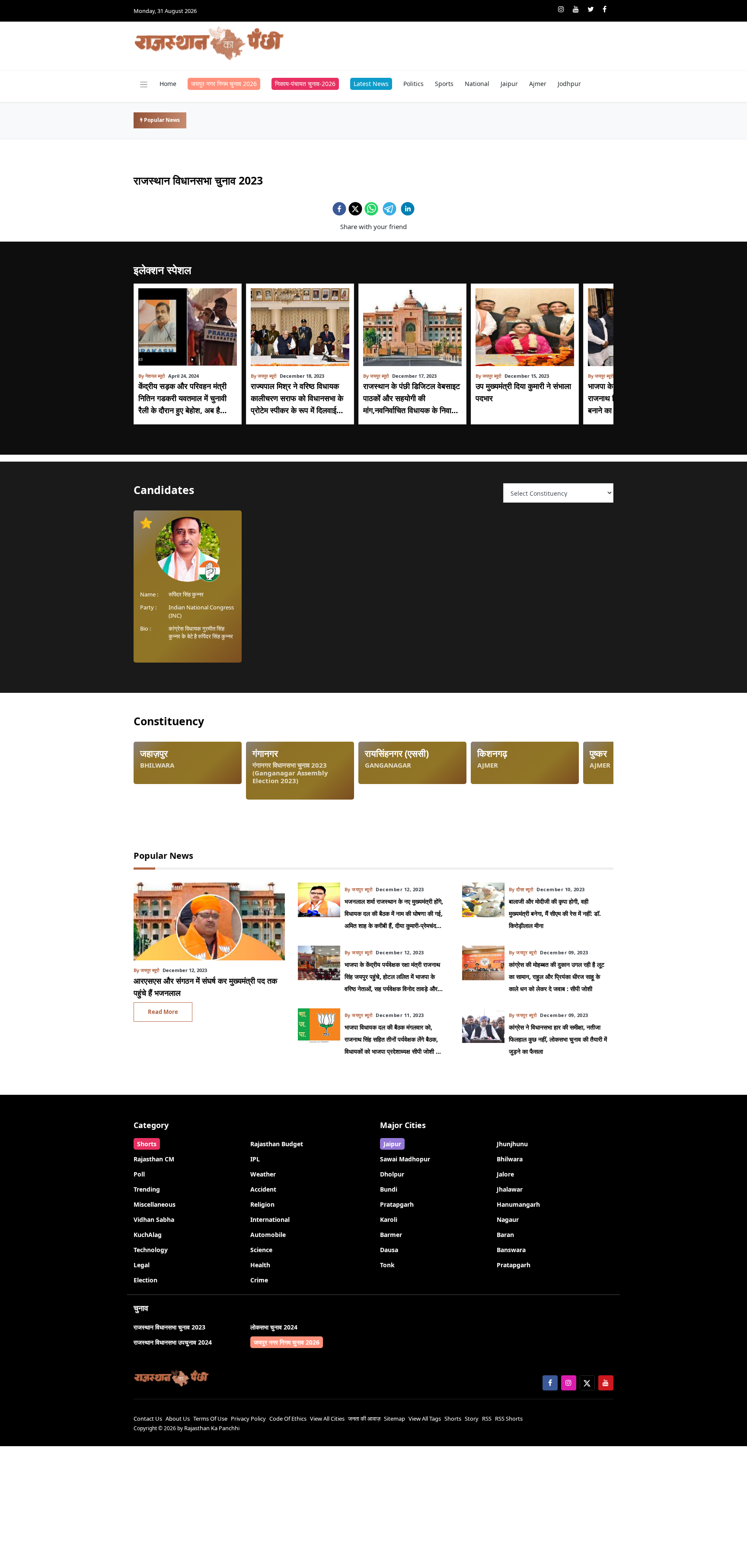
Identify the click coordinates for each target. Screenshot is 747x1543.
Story (472, 1418)
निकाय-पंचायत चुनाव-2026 (305, 84)
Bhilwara (510, 1159)
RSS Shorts (509, 1418)
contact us (148, 1418)
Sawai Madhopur (405, 1159)
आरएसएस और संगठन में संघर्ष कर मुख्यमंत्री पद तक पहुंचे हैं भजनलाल (205, 987)
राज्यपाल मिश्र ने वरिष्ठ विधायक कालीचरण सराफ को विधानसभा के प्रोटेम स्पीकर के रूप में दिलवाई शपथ (297, 398)
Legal (142, 1265)
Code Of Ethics (287, 1418)
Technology (151, 1250)
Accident (263, 1189)
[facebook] (339, 209)
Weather (263, 1174)
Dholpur (392, 1174)
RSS (487, 1418)
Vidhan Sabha (154, 1219)
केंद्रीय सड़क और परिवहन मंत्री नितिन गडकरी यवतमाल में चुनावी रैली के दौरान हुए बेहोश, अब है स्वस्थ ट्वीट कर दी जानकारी (182, 398)
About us (178, 1418)
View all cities (327, 1418)
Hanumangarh (518, 1204)
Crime (259, 1280)
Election (145, 1280)
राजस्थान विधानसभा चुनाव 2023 (169, 1327)
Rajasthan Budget (276, 1144)
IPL (255, 1159)
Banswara (511, 1250)
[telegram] (389, 209)
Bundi (388, 1189)
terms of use (210, 1418)
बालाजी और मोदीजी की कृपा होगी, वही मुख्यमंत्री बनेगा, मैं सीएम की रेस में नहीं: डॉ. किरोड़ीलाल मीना (555, 913)
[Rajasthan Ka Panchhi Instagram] (568, 1382)
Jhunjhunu (512, 1144)
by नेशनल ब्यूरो (151, 376)
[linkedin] (408, 209)
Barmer (391, 1235)
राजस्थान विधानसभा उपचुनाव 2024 (173, 1342)
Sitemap (394, 1418)
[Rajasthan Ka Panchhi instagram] (561, 9)
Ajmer (537, 84)
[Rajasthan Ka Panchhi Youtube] (576, 9)
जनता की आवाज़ (364, 1418)
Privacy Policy (248, 1418)
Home (168, 84)
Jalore (505, 1174)
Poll (139, 1174)
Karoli (388, 1219)
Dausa (389, 1250)
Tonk (387, 1265)
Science (261, 1250)
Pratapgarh (397, 1204)
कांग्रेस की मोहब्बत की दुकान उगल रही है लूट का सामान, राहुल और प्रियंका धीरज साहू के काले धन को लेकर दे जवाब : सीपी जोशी (556, 976)
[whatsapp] (371, 209)
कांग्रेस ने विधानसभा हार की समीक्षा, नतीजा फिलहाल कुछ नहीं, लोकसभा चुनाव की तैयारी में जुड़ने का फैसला (558, 1039)
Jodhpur (569, 84)
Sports (444, 84)
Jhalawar (510, 1189)
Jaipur (509, 84)
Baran (505, 1235)
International (270, 1219)
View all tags (425, 1418)
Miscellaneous (155, 1204)
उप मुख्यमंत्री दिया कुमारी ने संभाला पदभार (523, 392)
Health (260, 1265)
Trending (147, 1189)
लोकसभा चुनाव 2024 (273, 1327)
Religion (262, 1204)
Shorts (146, 1144)
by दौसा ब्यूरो (521, 889)
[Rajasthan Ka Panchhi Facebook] (605, 9)
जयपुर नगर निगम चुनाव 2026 (224, 84)
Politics (413, 84)
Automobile (268, 1235)
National (477, 84)
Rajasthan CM (154, 1159)
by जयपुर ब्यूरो (263, 376)
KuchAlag (148, 1235)
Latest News (371, 84)
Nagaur (508, 1219)
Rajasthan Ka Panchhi (211, 1428)
